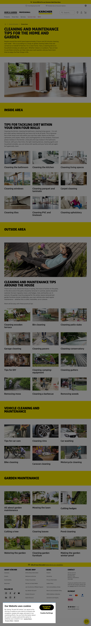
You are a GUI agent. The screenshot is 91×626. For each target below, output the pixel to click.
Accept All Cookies (47, 607)
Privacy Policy (9, 621)
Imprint (16, 621)
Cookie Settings (46, 613)
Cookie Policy (28, 619)
